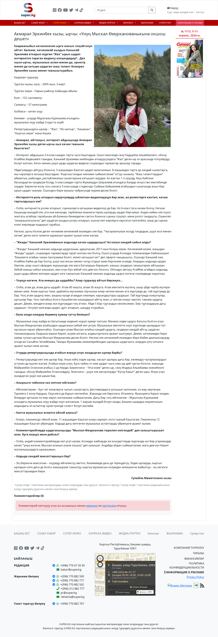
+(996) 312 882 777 (72, 588)
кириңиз (92, 506)
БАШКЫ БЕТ (20, 22)
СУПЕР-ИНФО (60, 22)
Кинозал (128, 22)
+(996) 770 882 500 (72, 576)
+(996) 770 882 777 (72, 580)
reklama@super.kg (72, 597)
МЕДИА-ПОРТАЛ (107, 22)
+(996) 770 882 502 (72, 584)
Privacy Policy (195, 577)
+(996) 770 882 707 (72, 603)
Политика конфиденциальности (186, 565)
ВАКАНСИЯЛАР (194, 559)
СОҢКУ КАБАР (38, 22)
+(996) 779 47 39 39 (72, 565)
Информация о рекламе (190, 22)
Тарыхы (198, 553)
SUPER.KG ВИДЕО (83, 22)
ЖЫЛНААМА (147, 22)
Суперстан (165, 22)
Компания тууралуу (189, 548)
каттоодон (109, 506)
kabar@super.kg (71, 569)
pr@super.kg (69, 593)
